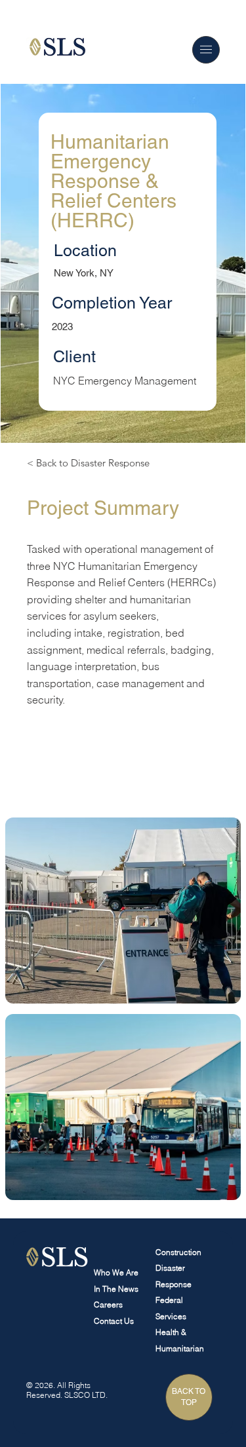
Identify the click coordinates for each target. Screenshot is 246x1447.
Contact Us (114, 1321)
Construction (178, 1252)
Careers (108, 1304)
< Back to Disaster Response (88, 463)
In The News (116, 1289)
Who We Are (116, 1272)
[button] (206, 49)
